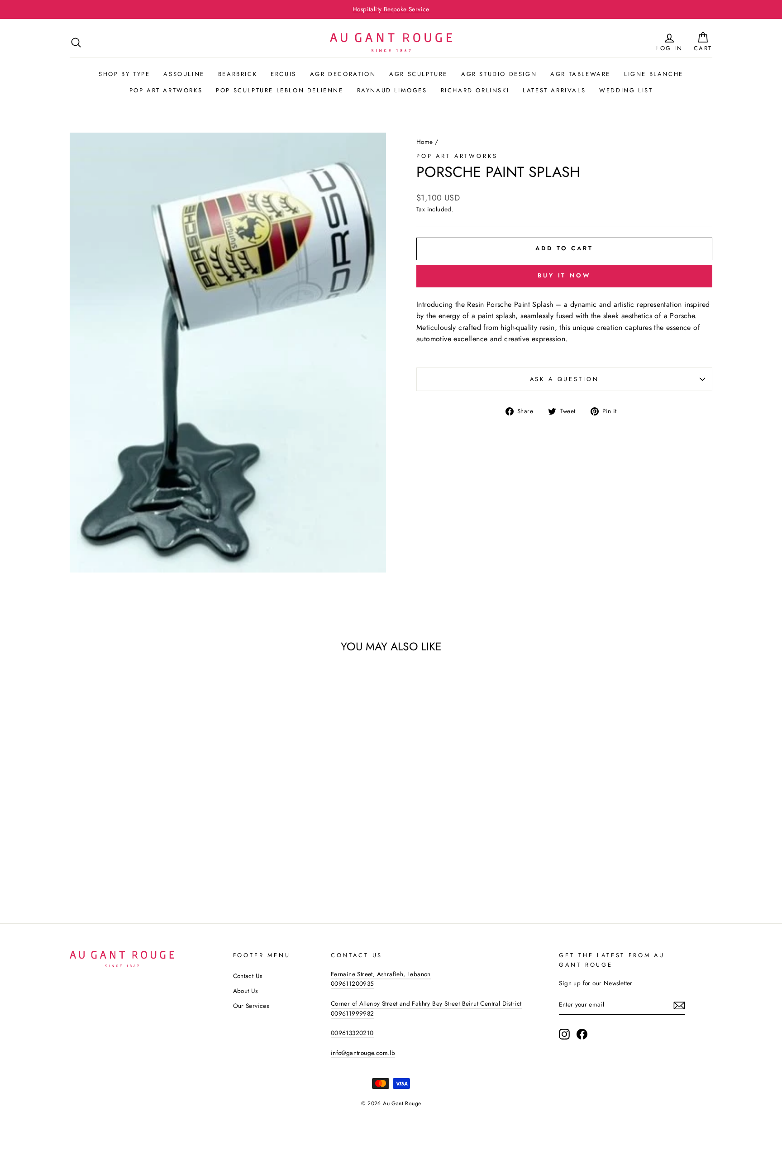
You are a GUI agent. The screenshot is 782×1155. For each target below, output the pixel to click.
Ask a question (564, 379)
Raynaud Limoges (392, 90)
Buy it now (564, 275)
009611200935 (352, 983)
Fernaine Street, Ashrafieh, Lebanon (381, 973)
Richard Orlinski (475, 90)
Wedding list (626, 90)
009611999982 (352, 1013)
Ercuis (283, 74)
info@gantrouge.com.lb (363, 1052)
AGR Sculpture (418, 74)
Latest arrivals (554, 90)
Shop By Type (124, 74)
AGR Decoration (343, 74)
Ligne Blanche (653, 74)
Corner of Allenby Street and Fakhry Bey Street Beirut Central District (426, 1003)
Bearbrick (237, 74)
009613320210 (352, 1032)
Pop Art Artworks (166, 90)
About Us (245, 990)
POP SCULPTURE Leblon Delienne (279, 90)
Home (424, 141)
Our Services (251, 1005)
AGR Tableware (580, 74)
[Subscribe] (679, 1005)
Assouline (183, 74)
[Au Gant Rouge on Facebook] (582, 1034)
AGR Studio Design (499, 74)
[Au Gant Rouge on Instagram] (564, 1034)
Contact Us (247, 975)
